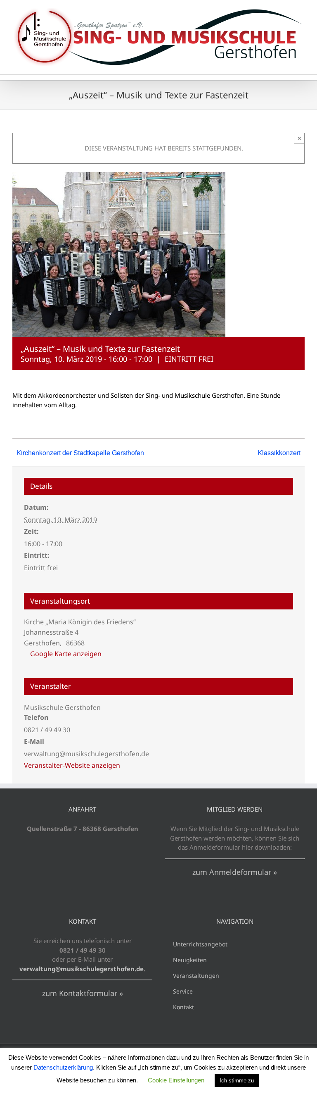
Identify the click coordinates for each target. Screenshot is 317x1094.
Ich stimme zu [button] (237, 1080)
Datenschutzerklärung (63, 1067)
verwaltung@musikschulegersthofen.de (81, 969)
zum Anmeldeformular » (234, 872)
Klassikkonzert (279, 452)
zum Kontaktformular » (82, 993)
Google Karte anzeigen (66, 653)
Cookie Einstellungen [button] (176, 1080)
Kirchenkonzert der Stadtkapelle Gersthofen (80, 452)
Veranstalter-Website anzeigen (72, 765)
